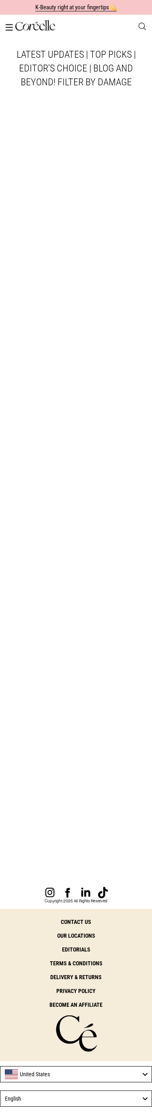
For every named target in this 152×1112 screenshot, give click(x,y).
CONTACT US (76, 922)
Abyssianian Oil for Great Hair (76, 486)
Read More (22, 264)
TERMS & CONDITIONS (76, 963)
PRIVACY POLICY (76, 991)
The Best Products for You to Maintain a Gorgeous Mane (73, 436)
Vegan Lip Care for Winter (49, 249)
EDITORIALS (76, 949)
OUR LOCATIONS (76, 935)
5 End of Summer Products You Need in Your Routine (71, 853)
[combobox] (76, 1074)
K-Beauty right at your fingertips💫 (76, 7)
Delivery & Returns (76, 977)
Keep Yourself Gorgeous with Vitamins (70, 667)
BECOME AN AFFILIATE (76, 1004)
